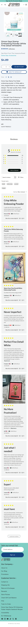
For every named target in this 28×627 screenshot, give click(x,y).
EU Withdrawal (6, 616)
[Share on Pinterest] (11, 77)
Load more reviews (14, 536)
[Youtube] (8, 619)
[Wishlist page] (23, 5)
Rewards (4, 591)
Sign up (12, 555)
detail (3, 184)
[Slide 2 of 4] (12, 35)
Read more (7, 360)
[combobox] (20, 192)
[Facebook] (2, 619)
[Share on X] (8, 77)
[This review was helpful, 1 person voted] (19, 300)
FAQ (2, 601)
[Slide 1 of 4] (8, 35)
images (4, 188)
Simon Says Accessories (8, 55)
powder (16, 184)
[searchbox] (7, 177)
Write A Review (14, 170)
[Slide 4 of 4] (20, 35)
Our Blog (4, 571)
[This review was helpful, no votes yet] (19, 218)
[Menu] (2, 4)
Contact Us (4, 582)
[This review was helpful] (19, 368)
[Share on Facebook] (6, 77)
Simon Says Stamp (16, 623)
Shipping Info (5, 585)
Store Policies (5, 594)
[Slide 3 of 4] (16, 35)
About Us (4, 568)
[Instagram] (5, 619)
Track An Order (6, 604)
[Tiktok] (10, 619)
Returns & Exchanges (8, 588)
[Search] (5, 4)
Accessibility (5, 613)
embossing (9, 184)
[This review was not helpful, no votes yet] (22, 218)
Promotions (4, 574)
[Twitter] (13, 619)
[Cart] (26, 4)
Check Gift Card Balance (8, 598)
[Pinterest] (16, 619)
